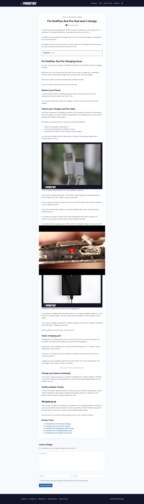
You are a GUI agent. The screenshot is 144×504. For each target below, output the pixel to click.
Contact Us (33, 499)
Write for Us (42, 499)
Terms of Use (63, 499)
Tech (100, 3)
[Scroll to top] (140, 495)
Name (42, 476)
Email (76, 476)
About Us (24, 499)
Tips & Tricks (108, 3)
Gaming (116, 3)
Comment (43, 453)
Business (94, 3)
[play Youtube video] (72, 250)
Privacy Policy (52, 499)
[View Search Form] (122, 3)
